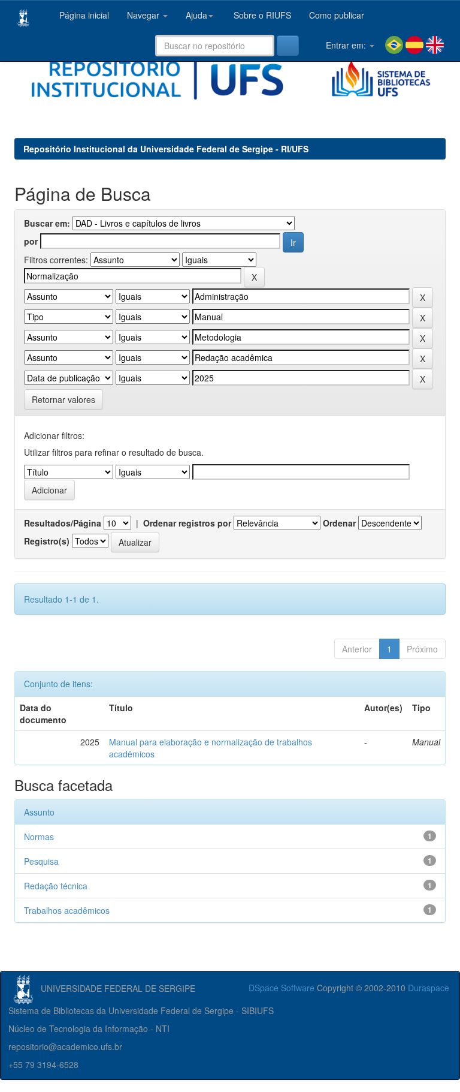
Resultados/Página (62, 523)
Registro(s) (46, 541)
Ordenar (339, 523)
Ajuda (196, 15)
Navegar (144, 15)
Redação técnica (55, 886)
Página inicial (83, 15)
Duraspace (428, 988)
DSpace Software (281, 988)
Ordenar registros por (187, 523)
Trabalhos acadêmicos (67, 910)
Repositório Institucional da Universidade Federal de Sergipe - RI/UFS (165, 149)
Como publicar (336, 15)
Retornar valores (63, 399)
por (31, 241)
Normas (39, 837)
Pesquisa (41, 861)
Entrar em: (345, 45)
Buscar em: (47, 223)
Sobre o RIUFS (261, 15)
